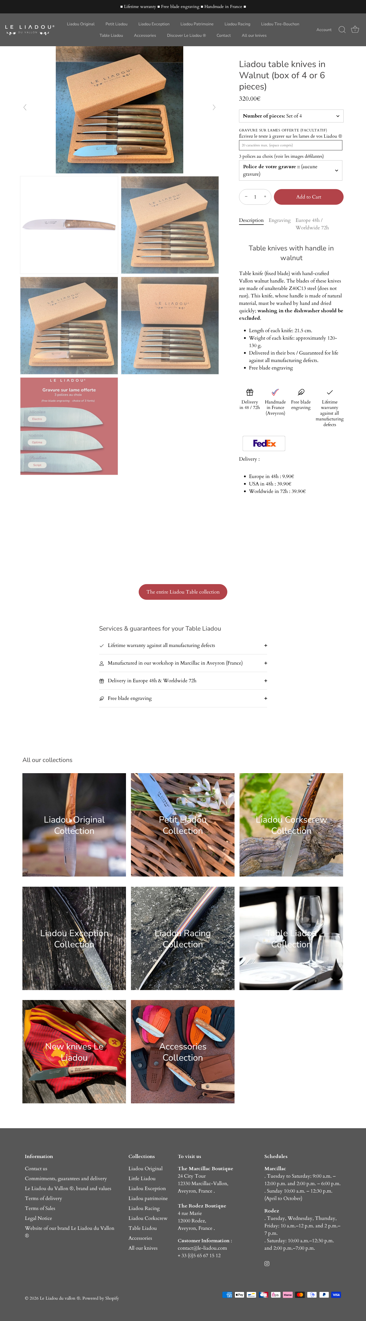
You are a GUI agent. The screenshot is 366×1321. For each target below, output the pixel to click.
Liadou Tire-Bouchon (280, 24)
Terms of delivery (43, 1198)
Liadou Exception (154, 24)
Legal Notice (38, 1218)
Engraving (280, 220)
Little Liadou (142, 1178)
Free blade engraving (129, 698)
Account (324, 30)
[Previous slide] (25, 107)
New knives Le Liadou (74, 1052)
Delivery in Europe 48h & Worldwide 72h (151, 680)
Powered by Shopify (100, 1298)
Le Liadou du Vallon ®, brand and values (68, 1188)
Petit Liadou (116, 24)
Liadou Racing (237, 24)
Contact (224, 35)
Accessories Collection (182, 1052)
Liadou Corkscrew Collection (291, 825)
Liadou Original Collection (74, 825)
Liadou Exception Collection (74, 938)
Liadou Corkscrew (148, 1218)
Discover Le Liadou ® (186, 35)
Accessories (145, 35)
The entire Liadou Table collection (183, 592)
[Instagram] (266, 1263)
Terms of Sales (40, 1208)
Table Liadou (111, 35)
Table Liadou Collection (291, 938)
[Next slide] (214, 107)
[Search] (342, 29)
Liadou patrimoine (148, 1198)
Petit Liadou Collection (183, 825)
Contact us (36, 1168)
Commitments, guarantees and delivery (66, 1178)
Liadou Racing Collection (183, 938)
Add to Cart (308, 197)
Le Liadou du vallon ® (60, 1298)
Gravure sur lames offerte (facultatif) (283, 130)
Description (251, 220)
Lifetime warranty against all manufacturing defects (161, 645)
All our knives (254, 35)
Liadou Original (81, 24)
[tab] (254, 224)
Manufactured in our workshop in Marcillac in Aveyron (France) (175, 663)
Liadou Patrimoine (197, 24)
